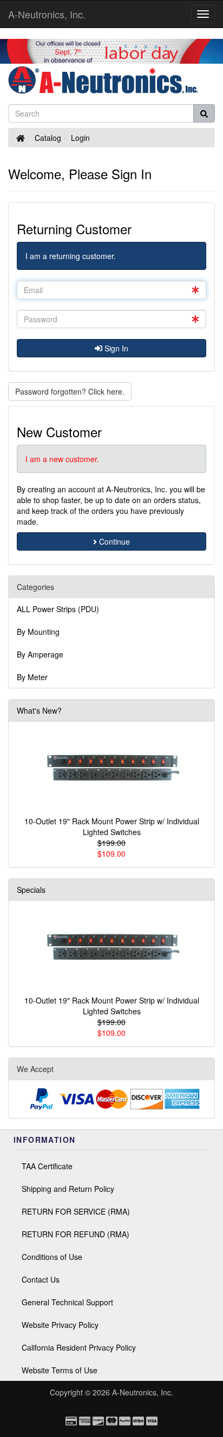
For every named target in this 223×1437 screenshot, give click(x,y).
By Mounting (38, 631)
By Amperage (40, 654)
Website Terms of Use (59, 1370)
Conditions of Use (52, 1256)
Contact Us (41, 1279)
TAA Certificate (47, 1166)
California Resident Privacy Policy (79, 1347)
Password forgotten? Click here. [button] (69, 391)
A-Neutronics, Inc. (47, 14)
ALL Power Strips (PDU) (58, 609)
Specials (31, 889)
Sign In (115, 348)
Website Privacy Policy (60, 1324)
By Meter (32, 677)
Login (80, 137)
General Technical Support (67, 1302)
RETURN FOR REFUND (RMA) (75, 1234)
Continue (113, 541)
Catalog (48, 137)
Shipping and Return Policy (68, 1188)
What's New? (39, 710)
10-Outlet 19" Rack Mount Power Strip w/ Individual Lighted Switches (111, 826)
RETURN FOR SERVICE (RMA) (76, 1211)
